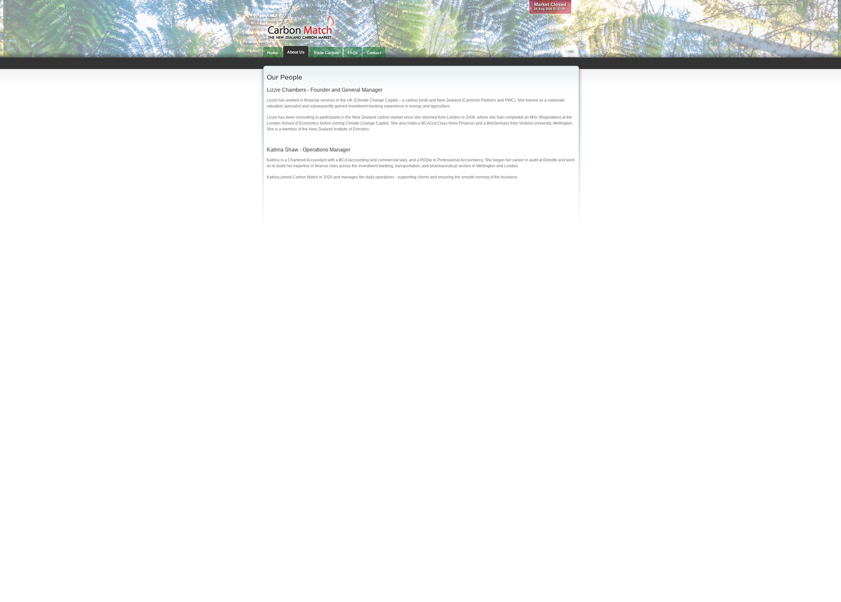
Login (570, 51)
